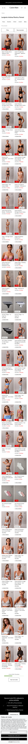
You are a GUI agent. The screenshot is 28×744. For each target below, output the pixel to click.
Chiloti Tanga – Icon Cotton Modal (6, 185)
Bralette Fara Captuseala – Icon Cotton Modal (7, 159)
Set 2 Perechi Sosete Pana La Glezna (19, 477)
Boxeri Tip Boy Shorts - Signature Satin (7, 52)
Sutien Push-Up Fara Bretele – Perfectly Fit (7, 211)
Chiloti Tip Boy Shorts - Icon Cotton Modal (7, 530)
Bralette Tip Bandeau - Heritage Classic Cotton (7, 104)
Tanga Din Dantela (6, 77)
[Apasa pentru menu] (3, 7)
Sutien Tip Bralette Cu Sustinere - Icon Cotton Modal (7, 610)
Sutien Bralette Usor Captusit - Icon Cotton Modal (20, 131)
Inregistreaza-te (14, 714)
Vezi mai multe (14, 679)
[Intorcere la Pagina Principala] (14, 8)
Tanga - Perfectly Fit (19, 288)
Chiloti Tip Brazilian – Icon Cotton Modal (19, 530)
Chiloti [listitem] (14, 21)
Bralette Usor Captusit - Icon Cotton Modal (7, 556)
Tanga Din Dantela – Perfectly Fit (19, 237)
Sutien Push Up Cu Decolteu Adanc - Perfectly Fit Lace (6, 264)
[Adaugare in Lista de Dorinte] (12, 35)
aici (1, 727)
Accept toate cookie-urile (14, 739)
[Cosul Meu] (25, 7)
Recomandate (20, 30)
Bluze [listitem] (3, 21)
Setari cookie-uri (13, 732)
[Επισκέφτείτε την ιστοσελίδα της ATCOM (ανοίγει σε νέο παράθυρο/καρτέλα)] (14, 741)
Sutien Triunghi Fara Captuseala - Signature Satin (20, 53)
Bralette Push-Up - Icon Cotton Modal (20, 423)
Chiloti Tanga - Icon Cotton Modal (19, 556)
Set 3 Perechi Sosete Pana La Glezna (19, 504)
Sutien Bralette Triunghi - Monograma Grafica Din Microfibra (20, 342)
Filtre (7, 30)
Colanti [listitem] (20, 21)
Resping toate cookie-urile (14, 735)
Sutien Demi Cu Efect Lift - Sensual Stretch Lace (19, 79)
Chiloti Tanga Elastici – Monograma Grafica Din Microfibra (7, 369)
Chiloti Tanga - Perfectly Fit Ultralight (20, 263)
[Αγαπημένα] (21, 7)
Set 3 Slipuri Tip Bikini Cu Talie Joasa (7, 341)
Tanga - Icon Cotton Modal (6, 449)
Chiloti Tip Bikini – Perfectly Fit (6, 289)
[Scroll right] (25, 21)
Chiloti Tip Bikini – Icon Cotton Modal (7, 582)
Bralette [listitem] (9, 21)
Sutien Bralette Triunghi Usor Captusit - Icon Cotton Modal (20, 159)
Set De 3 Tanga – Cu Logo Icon (6, 315)
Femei (3, 13)
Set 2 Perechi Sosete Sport (6, 504)
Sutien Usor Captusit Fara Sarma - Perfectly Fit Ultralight (7, 665)
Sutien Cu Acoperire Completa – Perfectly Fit (20, 185)
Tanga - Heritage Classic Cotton (7, 130)
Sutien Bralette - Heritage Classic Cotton (20, 104)
